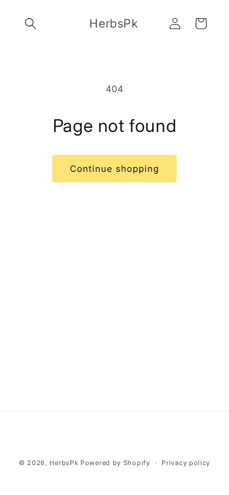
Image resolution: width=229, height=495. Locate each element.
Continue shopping (114, 168)
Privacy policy (185, 463)
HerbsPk (63, 463)
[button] (30, 23)
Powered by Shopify (115, 463)
